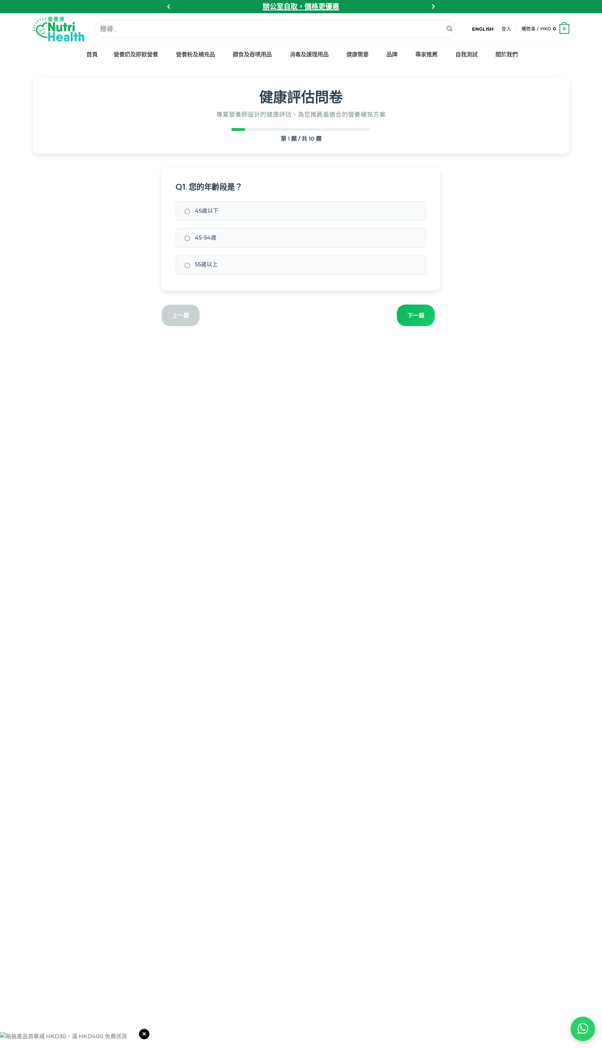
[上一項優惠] (169, 6)
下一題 (415, 315)
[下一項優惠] (433, 6)
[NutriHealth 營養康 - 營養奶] (58, 29)
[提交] (449, 29)
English (483, 29)
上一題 (180, 315)
